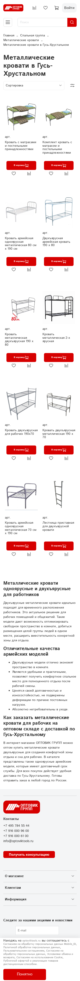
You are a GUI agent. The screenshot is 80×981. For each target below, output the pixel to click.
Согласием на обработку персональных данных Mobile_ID (39, 944)
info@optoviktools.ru (18, 841)
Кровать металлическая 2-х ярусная (56, 338)
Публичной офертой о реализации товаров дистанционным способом (30, 962)
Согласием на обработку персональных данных (33, 952)
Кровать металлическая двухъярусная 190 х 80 (19, 339)
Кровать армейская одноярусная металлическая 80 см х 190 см (20, 243)
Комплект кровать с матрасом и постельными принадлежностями (57, 147)
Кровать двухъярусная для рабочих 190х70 (21, 432)
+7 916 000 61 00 (15, 836)
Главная (8, 35)
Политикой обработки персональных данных (31, 947)
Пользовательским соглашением (23, 951)
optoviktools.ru (31, 941)
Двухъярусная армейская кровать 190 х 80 (56, 242)
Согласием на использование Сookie (39, 957)
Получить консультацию (29, 854)
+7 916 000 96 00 (16, 830)
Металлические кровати (21, 40)
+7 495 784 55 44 (16, 825)
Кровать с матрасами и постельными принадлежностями (20, 146)
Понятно (24, 974)
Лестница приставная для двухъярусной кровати (58, 526)
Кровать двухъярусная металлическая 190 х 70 (58, 434)
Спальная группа (32, 35)
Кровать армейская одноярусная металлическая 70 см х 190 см (20, 528)
